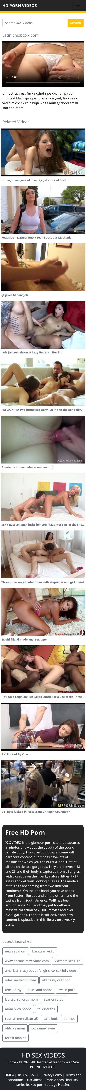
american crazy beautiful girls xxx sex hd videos (41, 970)
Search (75, 23)
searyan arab (54, 999)
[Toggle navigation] (78, 6)
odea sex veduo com (20, 980)
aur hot (69, 1018)
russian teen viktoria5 (21, 1018)
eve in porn (66, 990)
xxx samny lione (43, 1028)
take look (51, 1018)
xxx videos (34, 1080)
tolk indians (46, 1009)
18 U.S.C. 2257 (27, 1075)
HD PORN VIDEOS (19, 5)
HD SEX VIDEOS (43, 1055)
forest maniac (15, 1038)
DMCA (9, 1075)
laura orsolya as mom (21, 999)
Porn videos (55, 1080)
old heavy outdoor (56, 980)
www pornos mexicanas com (27, 961)
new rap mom (15, 951)
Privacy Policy (52, 1075)
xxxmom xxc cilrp (68, 961)
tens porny (13, 990)
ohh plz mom (15, 1028)
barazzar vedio (43, 951)
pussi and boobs (39, 990)
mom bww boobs (18, 1009)
